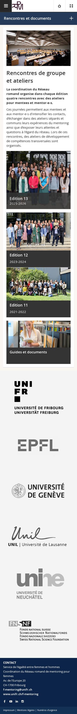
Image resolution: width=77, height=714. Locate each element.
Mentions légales (26, 710)
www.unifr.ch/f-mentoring (20, 694)
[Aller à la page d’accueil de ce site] (18, 6)
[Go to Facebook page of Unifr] (4, 701)
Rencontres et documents (27, 18)
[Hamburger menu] (6, 6)
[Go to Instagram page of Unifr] (22, 701)
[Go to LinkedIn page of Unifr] (17, 701)
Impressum (9, 710)
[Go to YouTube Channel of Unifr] (10, 701)
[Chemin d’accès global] (59, 6)
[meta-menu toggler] (71, 6)
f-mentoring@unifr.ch (17, 689)
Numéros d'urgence (47, 710)
